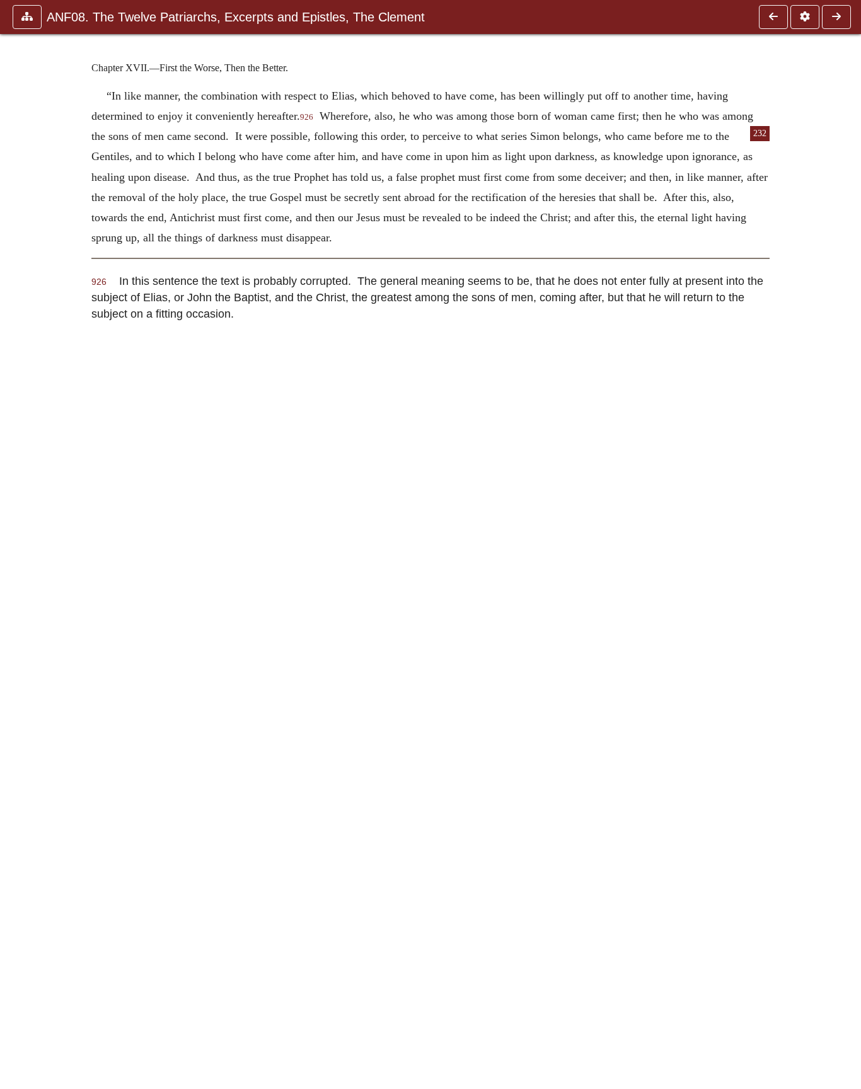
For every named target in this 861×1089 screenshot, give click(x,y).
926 (306, 117)
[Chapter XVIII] (836, 17)
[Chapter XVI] (773, 17)
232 (759, 133)
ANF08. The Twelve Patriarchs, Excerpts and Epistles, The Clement (236, 17)
